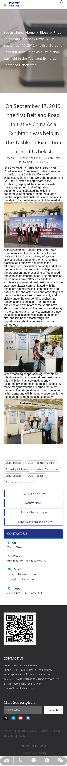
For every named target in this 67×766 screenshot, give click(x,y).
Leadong (41, 753)
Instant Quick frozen (47, 469)
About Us (9, 736)
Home (7, 730)
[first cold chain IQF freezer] (20, 629)
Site (46, 162)
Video (33, 730)
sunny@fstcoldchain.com (21, 579)
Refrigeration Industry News (32, 521)
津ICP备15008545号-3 (33, 746)
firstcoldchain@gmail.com (27, 683)
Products (20, 730)
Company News (33, 493)
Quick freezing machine (41, 462)
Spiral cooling (13, 475)
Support (44, 730)
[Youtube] (20, 718)
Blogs (57, 730)
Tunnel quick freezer (17, 469)
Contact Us (25, 736)
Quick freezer (13, 462)
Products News (33, 503)
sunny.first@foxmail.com (21, 574)
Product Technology (33, 512)
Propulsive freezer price (19, 482)
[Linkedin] (13, 718)
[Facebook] (28, 718)
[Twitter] (6, 718)
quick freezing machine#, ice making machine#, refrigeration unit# (30, 256)
